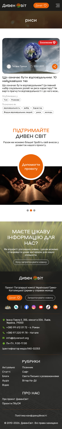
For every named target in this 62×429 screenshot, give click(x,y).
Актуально (8, 367)
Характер (37, 108)
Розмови (15, 100)
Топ (5, 100)
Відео (5, 385)
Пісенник (27, 367)
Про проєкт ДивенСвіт (15, 399)
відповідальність (12, 108)
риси (38, 112)
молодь (48, 112)
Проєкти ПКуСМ (11, 403)
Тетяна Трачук (19, 66)
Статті (6, 371)
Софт (25, 371)
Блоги (5, 376)
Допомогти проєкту (31, 166)
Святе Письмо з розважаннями (40, 376)
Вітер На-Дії (29, 380)
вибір (26, 108)
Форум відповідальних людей (18, 112)
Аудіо (5, 380)
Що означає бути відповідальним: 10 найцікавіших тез (29, 78)
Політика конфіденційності (31, 415)
